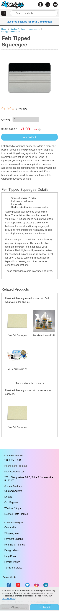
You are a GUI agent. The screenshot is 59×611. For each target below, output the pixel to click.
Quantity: (6, 119)
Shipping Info (11, 533)
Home (3, 29)
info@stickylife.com (14, 471)
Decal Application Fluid (44, 335)
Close (14, 607)
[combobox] (33, 13)
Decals (8, 496)
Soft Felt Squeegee (17, 335)
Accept (46, 607)
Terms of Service (13, 567)
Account (40, 4)
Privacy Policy (12, 562)
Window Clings (12, 508)
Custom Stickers (13, 491)
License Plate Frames (16, 514)
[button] (3, 13)
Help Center (10, 556)
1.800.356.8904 (12, 460)
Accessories (34, 29)
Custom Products (18, 29)
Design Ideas (11, 550)
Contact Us (10, 527)
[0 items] (55, 4)
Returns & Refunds (14, 544)
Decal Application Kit (17, 369)
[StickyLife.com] (12, 5)
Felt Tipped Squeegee (10, 32)
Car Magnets (11, 502)
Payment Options (13, 539)
